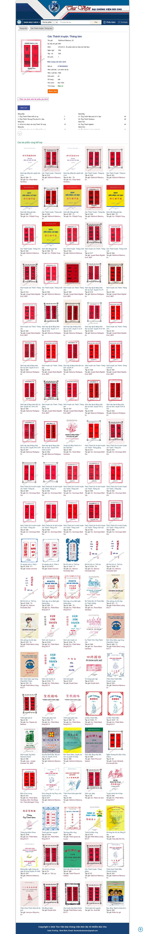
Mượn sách (53, 91)
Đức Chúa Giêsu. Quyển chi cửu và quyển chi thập (72, 755)
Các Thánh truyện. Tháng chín (30, 249)
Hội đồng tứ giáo (47, 908)
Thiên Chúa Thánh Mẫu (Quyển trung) (114, 680)
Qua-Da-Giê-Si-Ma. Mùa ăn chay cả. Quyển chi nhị (51, 755)
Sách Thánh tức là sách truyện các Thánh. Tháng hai (116, 446)
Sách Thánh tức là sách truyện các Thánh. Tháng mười (73, 526)
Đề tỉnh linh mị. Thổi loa (71, 564)
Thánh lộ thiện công (91, 832)
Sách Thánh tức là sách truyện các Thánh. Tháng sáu (95, 487)
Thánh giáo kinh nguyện (50, 832)
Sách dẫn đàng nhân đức (93, 754)
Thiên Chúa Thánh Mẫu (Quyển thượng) (114, 870)
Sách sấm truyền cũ (48, 640)
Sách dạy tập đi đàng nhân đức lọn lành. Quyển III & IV (94, 289)
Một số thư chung (26, 793)
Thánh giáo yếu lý (26, 718)
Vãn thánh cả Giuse (48, 869)
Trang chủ (23, 28)
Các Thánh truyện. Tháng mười (73, 249)
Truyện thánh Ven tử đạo (114, 793)
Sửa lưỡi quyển (68, 679)
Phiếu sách (110, 22)
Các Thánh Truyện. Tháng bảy (95, 212)
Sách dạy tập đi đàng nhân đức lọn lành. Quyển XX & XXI (30, 446)
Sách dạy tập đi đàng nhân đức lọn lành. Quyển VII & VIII (95, 327)
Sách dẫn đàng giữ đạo (28, 212)
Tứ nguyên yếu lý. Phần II (50, 564)
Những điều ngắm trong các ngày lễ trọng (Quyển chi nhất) (30, 870)
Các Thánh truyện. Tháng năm (52, 212)
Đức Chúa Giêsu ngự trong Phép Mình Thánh (115, 641)
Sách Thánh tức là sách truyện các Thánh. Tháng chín (52, 526)
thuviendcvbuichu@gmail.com (86, 931)
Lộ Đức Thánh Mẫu (91, 718)
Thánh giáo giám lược (49, 718)
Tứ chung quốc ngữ (91, 679)
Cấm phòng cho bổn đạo (114, 601)
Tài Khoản (124, 22)
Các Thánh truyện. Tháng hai (51, 173)
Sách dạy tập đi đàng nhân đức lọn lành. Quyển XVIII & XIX (115, 406)
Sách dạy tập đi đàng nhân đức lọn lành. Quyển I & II (50, 327)
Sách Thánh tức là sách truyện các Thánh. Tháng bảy (116, 487)
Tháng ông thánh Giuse (28, 832)
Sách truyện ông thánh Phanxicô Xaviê (27, 755)
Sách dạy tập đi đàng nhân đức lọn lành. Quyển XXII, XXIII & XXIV (50, 447)
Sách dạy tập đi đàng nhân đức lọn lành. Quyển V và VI (72, 327)
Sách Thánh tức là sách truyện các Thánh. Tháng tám (30, 526)
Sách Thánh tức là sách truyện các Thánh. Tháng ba (30, 487)
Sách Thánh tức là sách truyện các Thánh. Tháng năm (73, 487)
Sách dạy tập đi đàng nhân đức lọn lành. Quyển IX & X (29, 366)
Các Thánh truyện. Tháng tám (41, 28)
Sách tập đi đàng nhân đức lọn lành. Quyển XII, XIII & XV (30, 405)
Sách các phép (90, 793)
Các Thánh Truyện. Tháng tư (115, 173)
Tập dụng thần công (69, 832)
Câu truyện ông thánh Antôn (72, 908)
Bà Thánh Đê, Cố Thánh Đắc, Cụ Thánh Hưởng (94, 602)
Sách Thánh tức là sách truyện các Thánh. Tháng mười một (95, 526)
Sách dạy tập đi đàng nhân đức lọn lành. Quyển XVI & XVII (94, 406)
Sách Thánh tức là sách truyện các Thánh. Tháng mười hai (116, 526)
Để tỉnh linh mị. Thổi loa (93, 564)
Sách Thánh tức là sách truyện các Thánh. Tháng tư (52, 487)
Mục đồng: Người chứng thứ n (116, 908)
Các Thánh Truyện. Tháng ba (94, 173)
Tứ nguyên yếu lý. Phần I (28, 564)
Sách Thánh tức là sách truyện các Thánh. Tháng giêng (95, 446)
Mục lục (24, 108)
